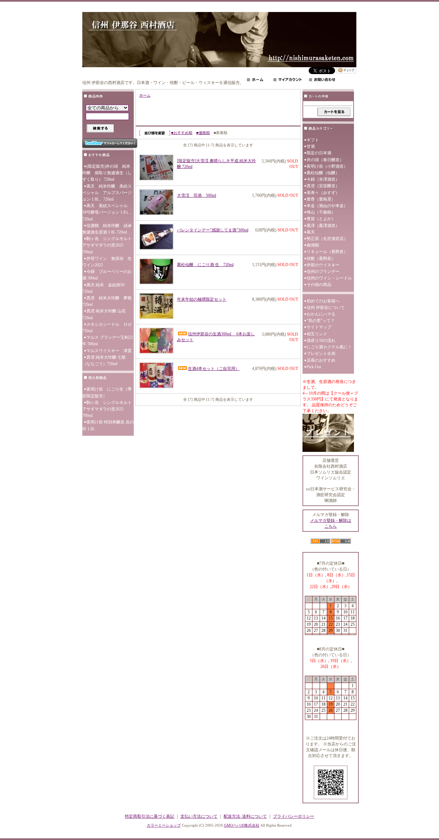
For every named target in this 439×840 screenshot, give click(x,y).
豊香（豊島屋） (321, 199)
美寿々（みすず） (323, 192)
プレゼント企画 (321, 353)
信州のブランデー (323, 271)
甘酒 (311, 146)
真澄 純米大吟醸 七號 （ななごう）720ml (104, 360)
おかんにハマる (321, 314)
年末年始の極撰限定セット (201, 299)
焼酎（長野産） (321, 258)
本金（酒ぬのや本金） (327, 205)
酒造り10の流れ (321, 340)
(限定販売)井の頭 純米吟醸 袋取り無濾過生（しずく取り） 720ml (107, 173)
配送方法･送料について (245, 816)
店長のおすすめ (321, 360)
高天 (311, 232)
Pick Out (314, 366)
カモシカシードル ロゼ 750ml (108, 327)
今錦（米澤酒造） (323, 179)
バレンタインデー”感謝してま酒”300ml (212, 230)
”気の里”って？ (321, 320)
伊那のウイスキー (323, 265)
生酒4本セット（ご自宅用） (213, 368)
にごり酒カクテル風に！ (329, 347)
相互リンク (317, 334)
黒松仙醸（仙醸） (323, 172)
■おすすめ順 (181, 133)
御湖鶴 (313, 245)
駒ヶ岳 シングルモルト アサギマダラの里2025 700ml (108, 245)
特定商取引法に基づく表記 (149, 816)
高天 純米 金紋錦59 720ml (105, 288)
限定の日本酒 (319, 153)
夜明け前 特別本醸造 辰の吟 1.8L (108, 425)
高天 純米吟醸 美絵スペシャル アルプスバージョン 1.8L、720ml (107, 193)
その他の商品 (319, 284)
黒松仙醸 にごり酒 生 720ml (205, 264)
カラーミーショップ (164, 825)
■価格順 (203, 133)
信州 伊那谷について (326, 307)
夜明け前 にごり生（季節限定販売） (107, 392)
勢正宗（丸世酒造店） (327, 238)
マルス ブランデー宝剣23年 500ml (107, 340)
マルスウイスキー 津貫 (109, 350)
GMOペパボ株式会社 (241, 825)
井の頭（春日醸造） (325, 159)
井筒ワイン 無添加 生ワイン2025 (107, 261)
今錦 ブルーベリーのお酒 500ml (107, 274)
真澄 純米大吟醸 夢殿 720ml (107, 301)
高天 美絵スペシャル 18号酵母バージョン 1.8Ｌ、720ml (108, 212)
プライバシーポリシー (293, 816)
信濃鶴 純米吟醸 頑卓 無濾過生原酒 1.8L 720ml (108, 229)
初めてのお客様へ (323, 301)
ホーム (145, 95)
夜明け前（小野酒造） (327, 166)
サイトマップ (319, 327)
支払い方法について (198, 816)
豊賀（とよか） (321, 218)
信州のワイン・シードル (329, 278)
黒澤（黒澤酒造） (323, 225)
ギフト (313, 139)
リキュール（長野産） (327, 251)
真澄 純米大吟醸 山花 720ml (104, 314)
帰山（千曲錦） (321, 212)
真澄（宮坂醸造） (323, 185)
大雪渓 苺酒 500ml (196, 195)
